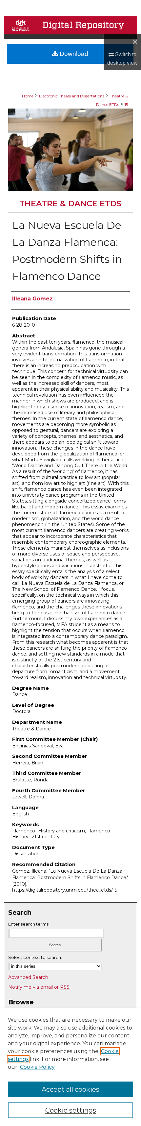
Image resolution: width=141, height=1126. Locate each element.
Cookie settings (70, 1110)
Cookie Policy (37, 1067)
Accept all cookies (70, 1089)
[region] (70, 1067)
